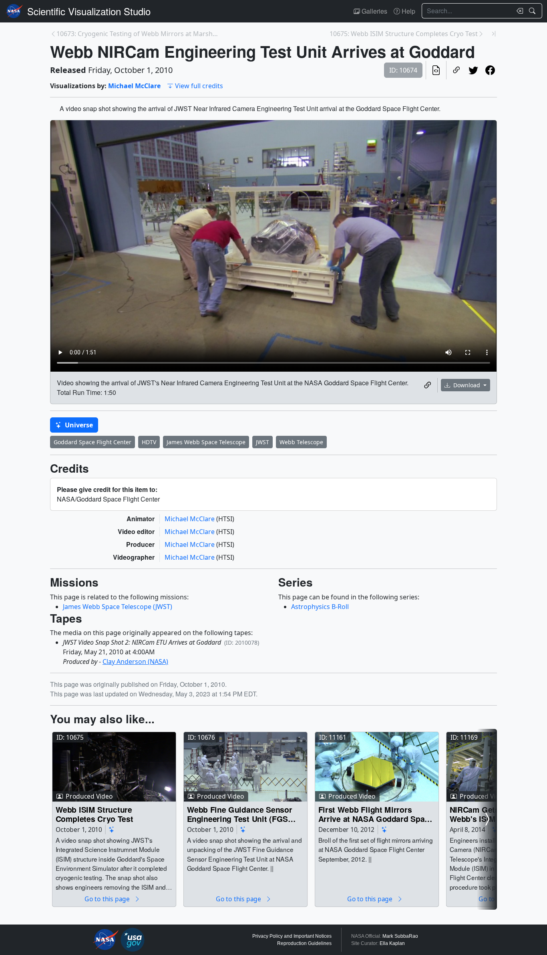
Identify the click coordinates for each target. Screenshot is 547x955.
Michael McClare (134, 85)
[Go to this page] (114, 767)
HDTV (149, 442)
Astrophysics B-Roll (320, 606)
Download (467, 385)
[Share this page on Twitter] (473, 70)
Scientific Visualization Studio (89, 11)
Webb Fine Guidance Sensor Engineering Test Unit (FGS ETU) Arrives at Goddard (239, 814)
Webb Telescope (301, 442)
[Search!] (533, 10)
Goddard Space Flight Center (92, 442)
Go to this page (107, 898)
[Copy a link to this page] (456, 70)
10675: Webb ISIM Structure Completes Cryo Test (404, 33)
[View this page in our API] (436, 70)
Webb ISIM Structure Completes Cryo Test (94, 814)
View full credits (199, 85)
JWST (262, 442)
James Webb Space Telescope (206, 442)
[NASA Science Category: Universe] (112, 829)
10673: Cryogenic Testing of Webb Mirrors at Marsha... (138, 33)
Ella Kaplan (392, 943)
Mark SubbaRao (400, 936)
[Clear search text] (518, 10)
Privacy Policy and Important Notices (292, 936)
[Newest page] (494, 33)
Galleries (373, 11)
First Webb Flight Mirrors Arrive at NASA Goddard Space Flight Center (375, 814)
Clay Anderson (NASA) (135, 661)
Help (407, 11)
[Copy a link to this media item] (427, 385)
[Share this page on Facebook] (490, 70)
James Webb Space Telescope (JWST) (117, 606)
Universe (78, 425)
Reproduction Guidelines (304, 943)
